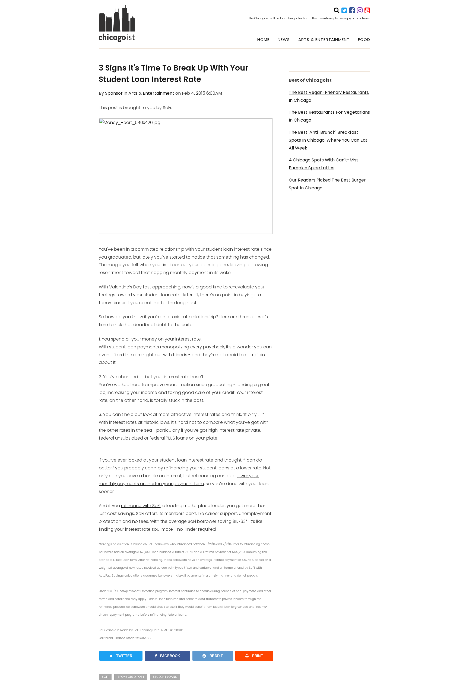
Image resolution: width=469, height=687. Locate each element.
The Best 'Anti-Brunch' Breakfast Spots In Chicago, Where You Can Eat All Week (328, 140)
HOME (263, 39)
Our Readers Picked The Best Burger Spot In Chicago (327, 184)
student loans (165, 677)
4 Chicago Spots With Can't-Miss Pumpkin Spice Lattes (324, 164)
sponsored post (131, 677)
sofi (105, 677)
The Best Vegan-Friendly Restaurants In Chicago (329, 96)
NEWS (284, 39)
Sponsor (114, 93)
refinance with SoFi (140, 505)
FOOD (364, 39)
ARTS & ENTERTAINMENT (324, 39)
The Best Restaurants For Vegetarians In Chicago (329, 116)
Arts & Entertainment (151, 93)
